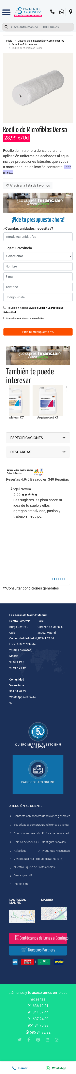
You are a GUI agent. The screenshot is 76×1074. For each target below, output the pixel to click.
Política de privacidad (55, 833)
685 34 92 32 (39, 1032)
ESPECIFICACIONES (26, 438)
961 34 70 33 (38, 1025)
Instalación (21, 883)
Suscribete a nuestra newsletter (25, 318)
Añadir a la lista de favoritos (29, 185)
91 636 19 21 (38, 1006)
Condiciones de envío (27, 833)
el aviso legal (37, 307)
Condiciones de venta (55, 824)
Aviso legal (20, 850)
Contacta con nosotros (28, 816)
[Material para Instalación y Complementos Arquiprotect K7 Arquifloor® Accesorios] (35, 400)
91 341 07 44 (38, 1012)
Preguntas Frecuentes (56, 850)
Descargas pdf (23, 875)
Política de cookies (25, 842)
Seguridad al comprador (29, 824)
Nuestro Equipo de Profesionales (34, 867)
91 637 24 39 (38, 1019)
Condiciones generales (56, 816)
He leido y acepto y (33, 310)
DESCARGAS (20, 452)
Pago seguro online (38, 782)
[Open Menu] (6, 9)
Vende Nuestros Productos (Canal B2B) (38, 858)
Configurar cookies (54, 842)
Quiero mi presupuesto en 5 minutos (38, 746)
